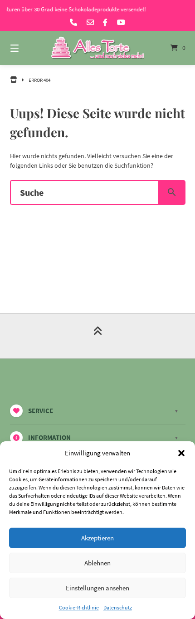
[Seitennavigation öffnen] (27, 48)
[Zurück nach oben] (98, 335)
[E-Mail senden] (90, 22)
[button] (181, 453)
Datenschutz (117, 607)
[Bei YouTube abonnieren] (121, 22)
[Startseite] (97, 48)
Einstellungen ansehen (97, 588)
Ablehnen (97, 563)
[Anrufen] (73, 22)
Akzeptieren (97, 538)
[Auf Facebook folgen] (105, 22)
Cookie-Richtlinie (79, 607)
